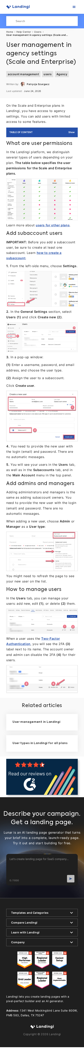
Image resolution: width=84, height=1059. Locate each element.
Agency (61, 74)
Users (37, 32)
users (48, 74)
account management (23, 74)
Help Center (23, 32)
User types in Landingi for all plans (40, 743)
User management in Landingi (36, 722)
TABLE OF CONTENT (21, 132)
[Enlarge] (73, 184)
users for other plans (53, 225)
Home (9, 32)
